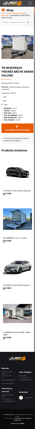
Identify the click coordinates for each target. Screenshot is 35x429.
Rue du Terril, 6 (23, 375)
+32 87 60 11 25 (7, 399)
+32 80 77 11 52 (7, 376)
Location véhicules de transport (16, 13)
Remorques (5, 15)
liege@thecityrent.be (26, 380)
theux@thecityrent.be (9, 401)
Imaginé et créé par (17, 423)
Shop (3, 13)
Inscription (28, 397)
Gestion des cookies (20, 418)
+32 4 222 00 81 (25, 377)
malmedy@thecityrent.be (8, 380)
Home (7, 414)
